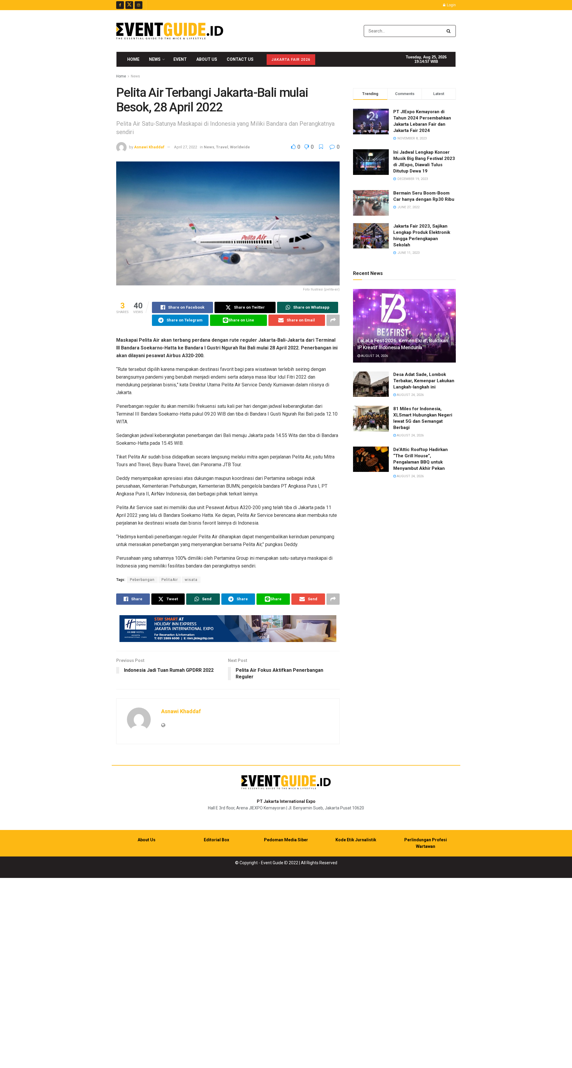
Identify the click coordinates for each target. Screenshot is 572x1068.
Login (451, 5)
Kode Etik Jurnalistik (355, 839)
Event (180, 59)
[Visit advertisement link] (228, 628)
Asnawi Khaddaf (149, 147)
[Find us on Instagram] (138, 5)
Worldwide (240, 147)
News (155, 59)
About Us (206, 59)
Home (133, 59)
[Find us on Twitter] (129, 5)
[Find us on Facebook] (120, 5)
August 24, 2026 (374, 356)
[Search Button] (450, 31)
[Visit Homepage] (169, 31)
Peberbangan (142, 580)
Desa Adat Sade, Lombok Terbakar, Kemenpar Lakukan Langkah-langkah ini (423, 381)
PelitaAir (169, 580)
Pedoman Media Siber (286, 839)
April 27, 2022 (185, 147)
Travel (222, 147)
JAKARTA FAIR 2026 (290, 59)
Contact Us (240, 59)
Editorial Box (216, 839)
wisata (191, 580)
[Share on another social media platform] (333, 320)
